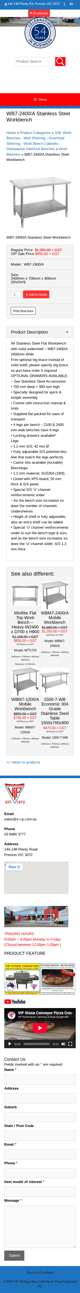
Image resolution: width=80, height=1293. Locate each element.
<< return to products (23, 762)
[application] (40, 1028)
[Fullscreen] (70, 1044)
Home (11, 133)
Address (11, 1088)
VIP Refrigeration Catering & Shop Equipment (40, 81)
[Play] (10, 1044)
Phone (10, 1163)
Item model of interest (24, 1182)
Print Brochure (23, 311)
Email (10, 1144)
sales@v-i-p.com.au (20, 819)
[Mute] (63, 1044)
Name (10, 1070)
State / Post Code (19, 1126)
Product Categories (35, 133)
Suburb (10, 1107)
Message (13, 1201)
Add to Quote (38, 294)
